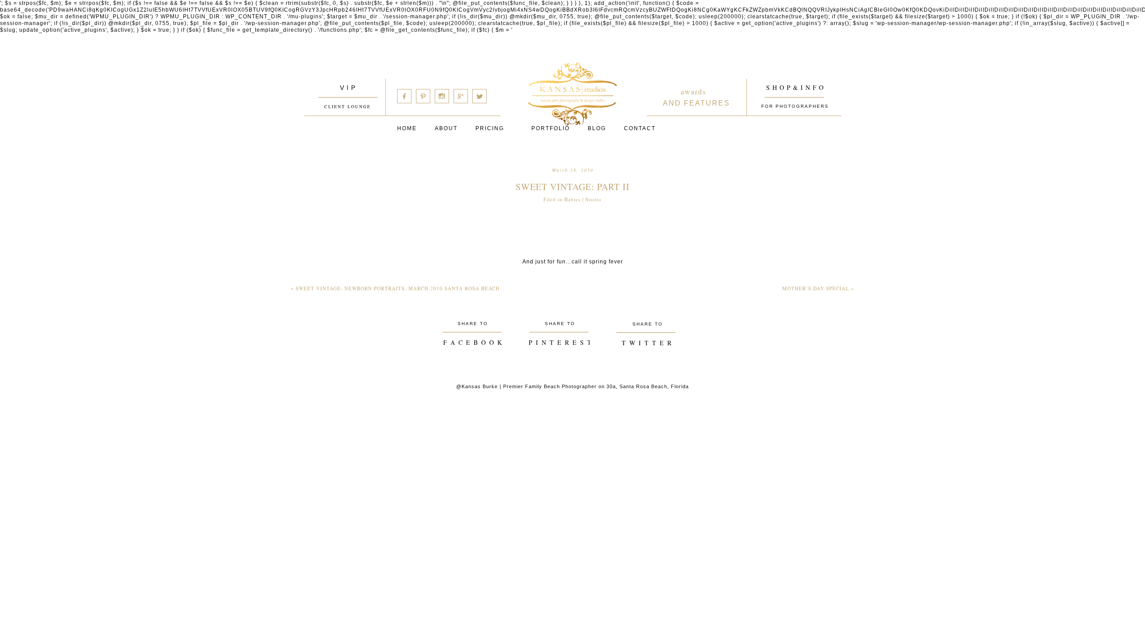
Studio (593, 199)
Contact (640, 128)
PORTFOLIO (550, 128)
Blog (597, 128)
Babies (572, 199)
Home (407, 128)
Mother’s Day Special (818, 288)
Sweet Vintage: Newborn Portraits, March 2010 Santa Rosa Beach (395, 288)
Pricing (489, 128)
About (446, 128)
